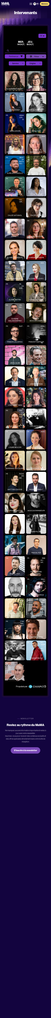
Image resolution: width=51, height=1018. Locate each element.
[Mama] (5, 4)
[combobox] (10, 63)
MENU (31, 4)
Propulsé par (21, 687)
